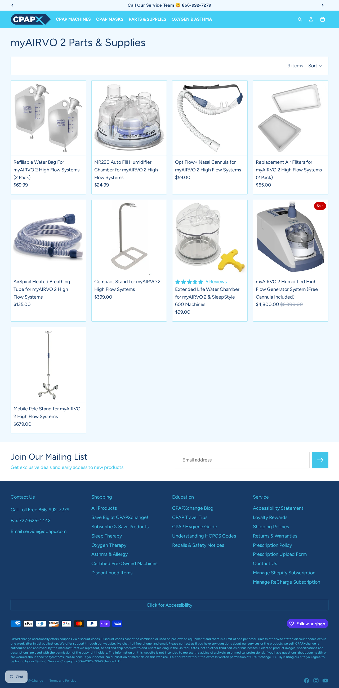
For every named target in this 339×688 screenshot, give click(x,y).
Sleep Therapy (106, 536)
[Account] (311, 19)
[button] (315, 66)
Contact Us (265, 563)
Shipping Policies (271, 527)
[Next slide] (78, 118)
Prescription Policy (272, 545)
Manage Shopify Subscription (284, 573)
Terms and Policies (63, 680)
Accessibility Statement (278, 508)
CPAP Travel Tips (189, 517)
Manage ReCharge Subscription (286, 582)
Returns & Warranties (275, 536)
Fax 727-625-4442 (31, 520)
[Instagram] (316, 680)
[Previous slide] (19, 118)
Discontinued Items (111, 573)
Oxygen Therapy (108, 545)
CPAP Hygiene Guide (194, 527)
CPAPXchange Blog (192, 508)
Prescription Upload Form (280, 554)
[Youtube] (325, 680)
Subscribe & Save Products (120, 527)
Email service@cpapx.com (38, 531)
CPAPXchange (33, 680)
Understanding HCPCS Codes (204, 536)
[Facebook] (307, 680)
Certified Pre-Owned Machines (124, 563)
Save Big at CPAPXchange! (119, 517)
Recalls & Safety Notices (198, 545)
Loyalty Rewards (270, 517)
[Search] (300, 19)
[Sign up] (320, 460)
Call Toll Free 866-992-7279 (40, 510)
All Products (104, 508)
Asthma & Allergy (109, 554)
